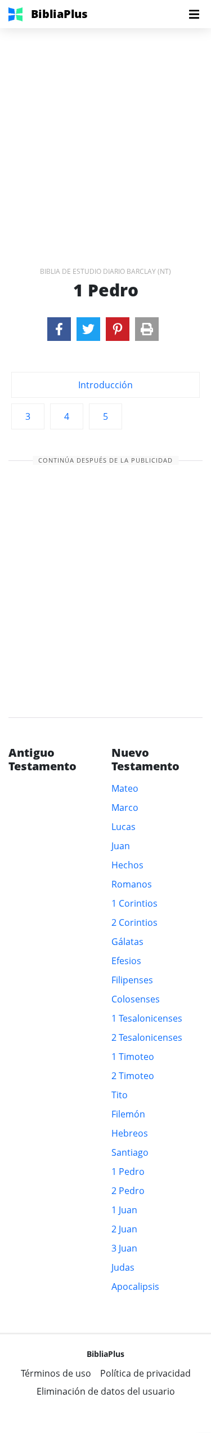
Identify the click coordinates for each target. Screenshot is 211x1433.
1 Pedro (128, 1171)
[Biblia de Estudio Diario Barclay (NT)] (59, 329)
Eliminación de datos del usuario (106, 1391)
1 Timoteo (132, 1056)
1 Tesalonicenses (146, 1018)
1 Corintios (134, 903)
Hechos (127, 865)
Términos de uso (56, 1373)
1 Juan (124, 1210)
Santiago (130, 1152)
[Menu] (194, 14)
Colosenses (135, 999)
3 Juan (124, 1248)
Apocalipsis (135, 1286)
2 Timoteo (132, 1076)
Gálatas (127, 941)
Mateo (124, 788)
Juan (120, 846)
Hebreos (129, 1133)
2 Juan (124, 1229)
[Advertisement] (105, 133)
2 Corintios (134, 922)
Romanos (131, 884)
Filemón (128, 1114)
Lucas (123, 826)
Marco (124, 807)
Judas (122, 1267)
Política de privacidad (145, 1373)
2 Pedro (128, 1190)
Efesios (126, 961)
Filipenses (132, 980)
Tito (119, 1095)
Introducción (105, 385)
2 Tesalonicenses (146, 1037)
